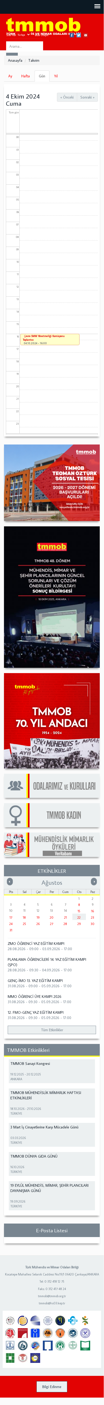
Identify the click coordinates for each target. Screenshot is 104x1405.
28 (65, 924)
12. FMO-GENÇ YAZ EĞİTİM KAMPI (36, 1012)
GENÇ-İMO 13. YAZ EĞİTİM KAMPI (35, 980)
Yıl (56, 76)
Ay (10, 76)
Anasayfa (15, 60)
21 (65, 917)
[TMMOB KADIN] (52, 815)
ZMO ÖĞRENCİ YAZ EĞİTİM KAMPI (36, 943)
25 (24, 924)
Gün (44, 78)
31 (11, 930)
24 (11, 924)
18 (24, 917)
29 (79, 924)
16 (92, 911)
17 (11, 917)
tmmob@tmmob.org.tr (52, 1296)
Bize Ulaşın (41, 35)
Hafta (25, 76)
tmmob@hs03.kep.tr (52, 1303)
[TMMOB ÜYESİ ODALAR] (52, 786)
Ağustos (51, 882)
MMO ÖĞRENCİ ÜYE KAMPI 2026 (34, 996)
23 (92, 917)
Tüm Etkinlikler (52, 1030)
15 (79, 911)
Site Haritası (13, 35)
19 (38, 917)
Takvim (33, 60)
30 (92, 924)
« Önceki (67, 97)
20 (51, 917)
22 (79, 917)
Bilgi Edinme (51, 1386)
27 (51, 924)
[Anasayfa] (43, 26)
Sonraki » (87, 97)
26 (38, 924)
